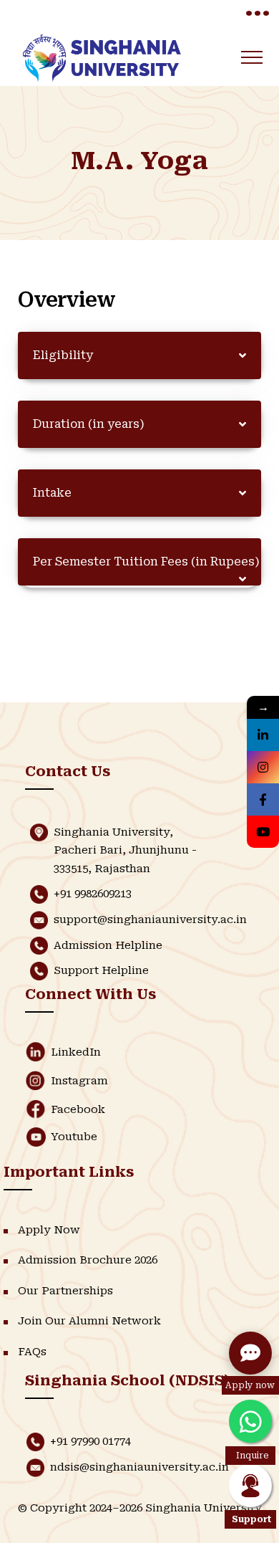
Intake (52, 493)
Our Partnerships (65, 1290)
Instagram (79, 1080)
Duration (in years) (89, 424)
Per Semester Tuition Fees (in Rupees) (146, 561)
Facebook (78, 1109)
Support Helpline (101, 970)
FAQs (32, 1351)
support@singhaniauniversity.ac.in (150, 919)
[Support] (250, 1485)
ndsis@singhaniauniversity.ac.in (139, 1467)
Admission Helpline (108, 945)
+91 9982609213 (93, 893)
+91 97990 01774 (90, 1441)
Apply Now (49, 1229)
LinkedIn (76, 1052)
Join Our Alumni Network (89, 1320)
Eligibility (63, 355)
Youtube (74, 1136)
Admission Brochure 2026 (87, 1259)
